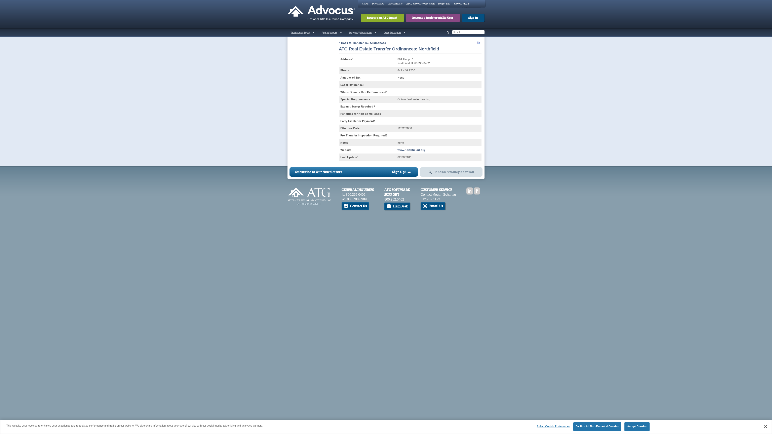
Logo (309, 194)
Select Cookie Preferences (553, 426)
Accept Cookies (637, 426)
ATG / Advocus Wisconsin (420, 4)
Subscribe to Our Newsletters (318, 172)
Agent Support (329, 33)
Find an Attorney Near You (454, 172)
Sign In (473, 17)
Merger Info (444, 4)
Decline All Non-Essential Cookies (597, 426)
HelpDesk (400, 206)
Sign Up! (401, 172)
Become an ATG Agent (382, 17)
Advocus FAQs (462, 4)
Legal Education (392, 33)
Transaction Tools (300, 33)
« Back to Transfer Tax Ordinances (362, 42)
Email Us (436, 206)
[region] (386, 427)
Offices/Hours (395, 4)
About (365, 4)
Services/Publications (360, 33)
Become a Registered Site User (433, 17)
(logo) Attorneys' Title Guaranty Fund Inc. (321, 13)
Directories (378, 4)
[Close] (765, 426)
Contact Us (358, 206)
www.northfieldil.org (411, 149)
